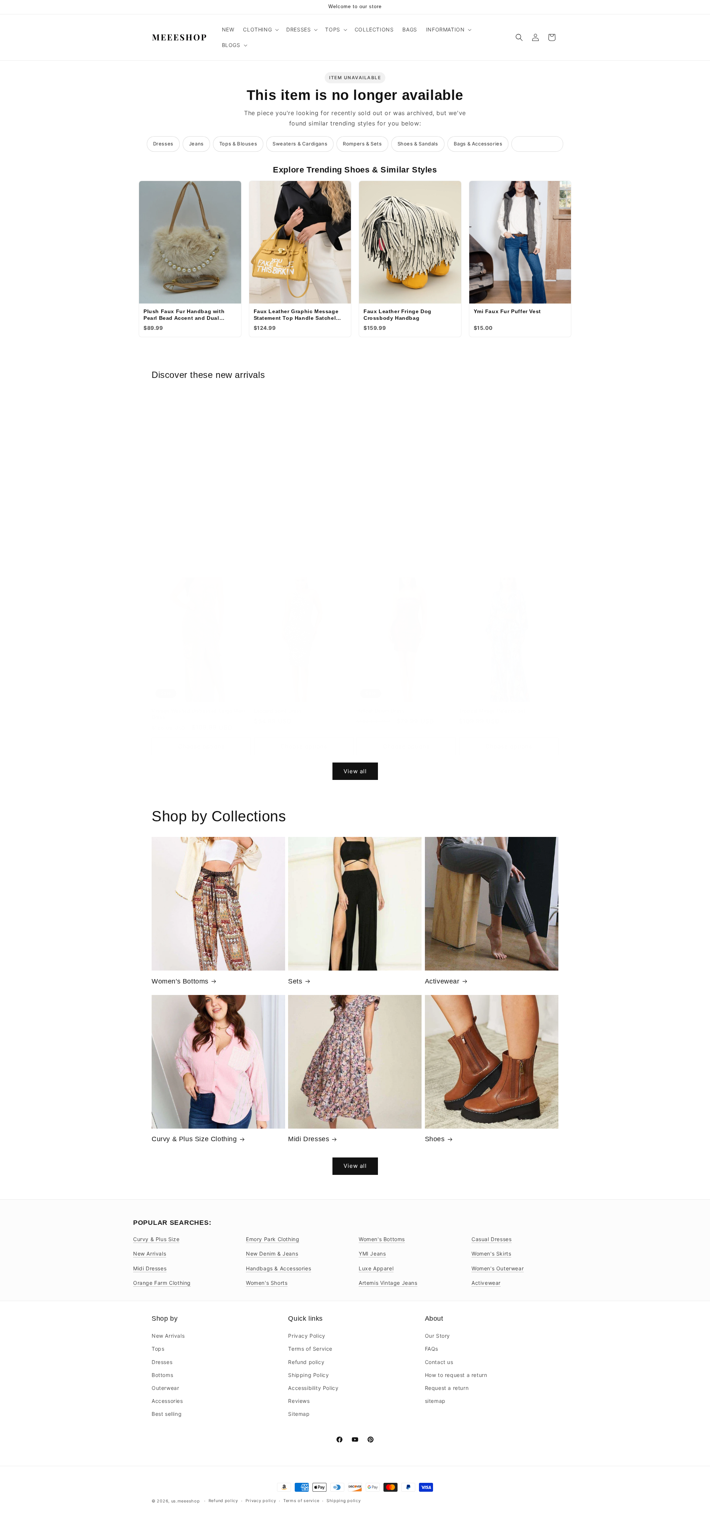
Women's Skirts (491, 1253)
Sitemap (299, 1414)
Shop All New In (537, 144)
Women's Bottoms (180, 981)
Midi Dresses (308, 1139)
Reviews (299, 1401)
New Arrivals (149, 1253)
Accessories (167, 1401)
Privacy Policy (306, 1336)
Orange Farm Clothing (162, 1283)
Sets (295, 981)
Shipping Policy (308, 1375)
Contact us (439, 1362)
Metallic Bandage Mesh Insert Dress (501, 540)
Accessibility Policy (313, 1388)
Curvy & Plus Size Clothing (194, 1139)
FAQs (431, 1349)
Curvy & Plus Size (156, 1239)
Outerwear (165, 1388)
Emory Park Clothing (272, 1239)
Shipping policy (344, 1500)
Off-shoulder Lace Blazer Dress (291, 540)
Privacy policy (261, 1500)
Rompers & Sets (362, 144)
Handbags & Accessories (278, 1268)
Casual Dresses (491, 1239)
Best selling (167, 1414)
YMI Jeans (372, 1253)
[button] (260, 29)
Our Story (437, 1336)
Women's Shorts (266, 1283)
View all (355, 771)
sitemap (435, 1401)
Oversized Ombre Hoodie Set (186, 540)
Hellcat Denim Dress (380, 711)
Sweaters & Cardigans (300, 144)
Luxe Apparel (376, 1268)
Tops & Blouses (238, 144)
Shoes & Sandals (418, 144)
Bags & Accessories (478, 144)
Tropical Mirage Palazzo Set (492, 711)
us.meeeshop (185, 1501)
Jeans (196, 144)
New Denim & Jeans (272, 1253)
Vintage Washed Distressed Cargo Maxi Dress (198, 714)
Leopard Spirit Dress (278, 711)
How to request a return (456, 1375)
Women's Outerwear (497, 1268)
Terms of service (301, 1500)
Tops (158, 1349)
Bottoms (162, 1375)
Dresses (163, 144)
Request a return (447, 1388)
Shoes (435, 1139)
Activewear (442, 981)
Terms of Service (310, 1349)
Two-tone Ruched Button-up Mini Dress (402, 540)
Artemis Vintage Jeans (388, 1283)
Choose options (201, 569)
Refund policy (306, 1362)
